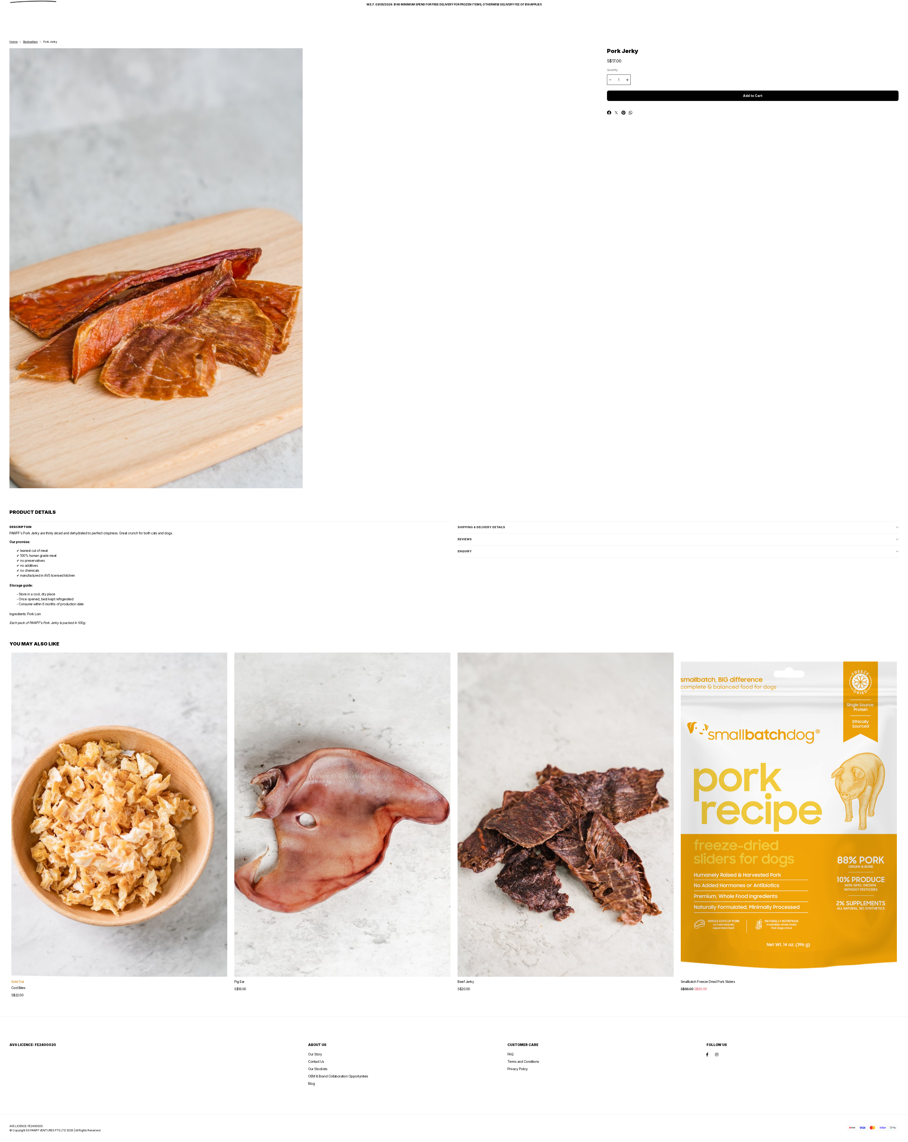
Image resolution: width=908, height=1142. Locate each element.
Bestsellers (30, 42)
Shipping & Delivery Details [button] (481, 527)
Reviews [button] (465, 539)
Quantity (612, 70)
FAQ (510, 1054)
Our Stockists (317, 1069)
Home (13, 42)
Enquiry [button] (465, 551)
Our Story (315, 1054)
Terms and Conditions (523, 1061)
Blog (311, 1083)
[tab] (678, 527)
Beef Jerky (466, 982)
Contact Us (316, 1061)
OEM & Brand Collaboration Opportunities (338, 1076)
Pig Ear (239, 982)
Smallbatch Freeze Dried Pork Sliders (708, 982)
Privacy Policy (517, 1069)
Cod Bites (18, 988)
